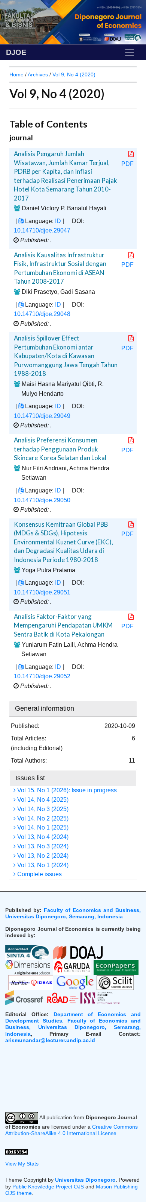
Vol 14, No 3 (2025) (42, 809)
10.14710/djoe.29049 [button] (42, 416)
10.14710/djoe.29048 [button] (42, 314)
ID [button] (58, 221)
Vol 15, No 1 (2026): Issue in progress (66, 790)
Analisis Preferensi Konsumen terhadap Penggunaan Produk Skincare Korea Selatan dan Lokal (60, 449)
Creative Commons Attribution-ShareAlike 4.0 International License (71, 1130)
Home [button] (16, 74)
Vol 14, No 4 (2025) (42, 799)
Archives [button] (38, 74)
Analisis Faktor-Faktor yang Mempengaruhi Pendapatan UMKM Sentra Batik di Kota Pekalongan (63, 625)
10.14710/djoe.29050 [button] (42, 500)
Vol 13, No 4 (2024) (42, 837)
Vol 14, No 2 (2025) (42, 818)
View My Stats (22, 1164)
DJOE (16, 52)
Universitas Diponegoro (85, 1180)
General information (44, 708)
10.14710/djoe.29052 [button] (42, 676)
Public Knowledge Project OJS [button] (48, 1187)
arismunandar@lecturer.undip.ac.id (50, 1040)
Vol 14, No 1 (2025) (42, 827)
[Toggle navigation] (129, 52)
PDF (127, 164)
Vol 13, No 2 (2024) (42, 855)
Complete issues (39, 874)
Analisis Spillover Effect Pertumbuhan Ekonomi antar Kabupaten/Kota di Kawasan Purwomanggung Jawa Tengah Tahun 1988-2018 (66, 355)
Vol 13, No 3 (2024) (42, 846)
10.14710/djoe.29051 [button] (42, 592)
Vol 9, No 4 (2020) (73, 74)
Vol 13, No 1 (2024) (42, 865)
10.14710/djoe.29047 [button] (42, 230)
